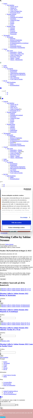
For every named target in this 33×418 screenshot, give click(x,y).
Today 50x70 (13, 9)
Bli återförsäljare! (14, 85)
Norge (12, 25)
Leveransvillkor (7, 382)
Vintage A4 (13, 8)
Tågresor (12, 28)
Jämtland (12, 15)
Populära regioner (11, 14)
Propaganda (13, 34)
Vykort (5, 49)
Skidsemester (13, 32)
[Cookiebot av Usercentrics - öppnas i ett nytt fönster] (23, 189)
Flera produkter (4, 357)
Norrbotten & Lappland (16, 17)
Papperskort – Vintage (16, 52)
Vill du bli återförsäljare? (9, 394)
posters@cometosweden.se (10, 391)
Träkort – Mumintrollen (16, 59)
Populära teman (11, 26)
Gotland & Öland (14, 20)
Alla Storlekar (10, 5)
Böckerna (12, 38)
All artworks (4, 233)
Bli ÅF (5, 80)
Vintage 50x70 (14, 6)
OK (1, 408)
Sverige (12, 22)
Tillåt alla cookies (16, 222)
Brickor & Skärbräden (16, 40)
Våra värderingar (14, 77)
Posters (5, 3)
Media (12, 84)
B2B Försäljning (11, 82)
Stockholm (13, 18)
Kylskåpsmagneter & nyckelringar (19, 43)
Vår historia (10, 68)
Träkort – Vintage (15, 58)
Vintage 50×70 (14, 104)
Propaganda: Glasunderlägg (17, 47)
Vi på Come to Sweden (16, 79)
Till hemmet (6, 35)
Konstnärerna (13, 70)
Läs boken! (13, 76)
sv (7, 94)
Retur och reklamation (9, 385)
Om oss (5, 67)
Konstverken (13, 71)
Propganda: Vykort (15, 56)
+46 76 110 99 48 (8, 392)
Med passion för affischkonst (18, 74)
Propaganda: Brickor (15, 46)
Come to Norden (16, 11)
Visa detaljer (24, 217)
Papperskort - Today (17, 53)
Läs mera (3, 279)
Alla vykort (10, 50)
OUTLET (2, 417)
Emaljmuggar (15, 41)
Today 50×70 (13, 107)
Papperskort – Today (15, 151)
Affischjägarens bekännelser (17, 73)
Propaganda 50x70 (15, 12)
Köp (2, 303)
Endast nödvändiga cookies (16, 227)
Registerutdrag (7, 384)
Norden (12, 23)
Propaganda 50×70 (15, 110)
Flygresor (12, 31)
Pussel (13, 44)
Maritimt (12, 29)
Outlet (5, 65)
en (7, 92)
